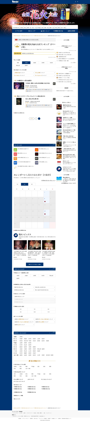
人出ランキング (31, 379)
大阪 (53, 27)
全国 (15, 374)
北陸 (42, 27)
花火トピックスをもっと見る (35, 264)
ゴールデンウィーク (29, 412)
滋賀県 (26, 65)
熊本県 (34, 355)
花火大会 (35, 412)
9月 (20, 312)
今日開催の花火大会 (58, 31)
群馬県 (38, 340)
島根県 (38, 351)
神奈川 (33, 27)
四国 (59, 27)
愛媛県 (25, 353)
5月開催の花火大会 (18, 386)
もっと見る (73, 62)
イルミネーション (48, 412)
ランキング (19, 72)
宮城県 (21, 338)
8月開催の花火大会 (18, 388)
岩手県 (29, 338)
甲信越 (39, 27)
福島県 (43, 338)
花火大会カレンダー (18, 384)
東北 (25, 27)
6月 (20, 309)
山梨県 (21, 342)
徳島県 (29, 353)
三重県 (29, 347)
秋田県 (34, 338)
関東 (28, 27)
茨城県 (47, 340)
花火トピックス (17, 398)
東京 (30, 27)
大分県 (38, 355)
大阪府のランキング (21, 319)
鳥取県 (34, 351)
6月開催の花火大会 (31, 386)
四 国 (15, 353)
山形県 (38, 338)
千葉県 (29, 340)
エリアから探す (18, 31)
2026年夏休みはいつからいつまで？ (68, 183)
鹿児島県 (48, 355)
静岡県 (34, 347)
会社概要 (59, 418)
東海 (45, 27)
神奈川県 (26, 340)
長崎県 (29, 355)
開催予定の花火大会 (18, 287)
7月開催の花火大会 (45, 386)
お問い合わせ (36, 418)
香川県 (21, 353)
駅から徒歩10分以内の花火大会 (41, 290)
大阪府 (18, 275)
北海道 (21, 27)
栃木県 (43, 340)
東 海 (15, 347)
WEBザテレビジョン (27, 416)
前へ (32, 118)
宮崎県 (43, 355)
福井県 (29, 344)
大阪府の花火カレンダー (19, 296)
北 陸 (15, 344)
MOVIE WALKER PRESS (34, 416)
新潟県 (29, 342)
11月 (48, 312)
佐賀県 (25, 355)
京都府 (34, 62)
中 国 (15, 351)
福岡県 (21, 355)
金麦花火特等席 (71, 31)
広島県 (21, 351)
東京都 (21, 340)
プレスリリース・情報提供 (43, 418)
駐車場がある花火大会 (19, 290)
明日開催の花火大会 (32, 392)
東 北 (15, 338)
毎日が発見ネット (42, 416)
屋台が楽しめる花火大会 (40, 287)
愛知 (48, 27)
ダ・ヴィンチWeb (20, 416)
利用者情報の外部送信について (66, 418)
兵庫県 (43, 62)
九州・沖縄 (63, 27)
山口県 (29, 351)
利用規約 (20, 418)
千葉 (36, 27)
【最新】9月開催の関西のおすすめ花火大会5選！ (28, 39)
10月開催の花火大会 (45, 388)
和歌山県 (18, 65)
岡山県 (25, 351)
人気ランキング (45, 31)
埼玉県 (34, 340)
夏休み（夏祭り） (40, 412)
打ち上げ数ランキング (18, 379)
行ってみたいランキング (46, 379)
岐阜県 (25, 347)
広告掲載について (54, 418)
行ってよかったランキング (19, 381)
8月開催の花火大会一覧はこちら (48, 180)
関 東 (15, 340)
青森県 (25, 338)
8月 (48, 309)
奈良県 (51, 62)
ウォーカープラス (15, 412)
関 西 (15, 349)
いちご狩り (20, 412)
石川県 (21, 344)
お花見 (24, 412)
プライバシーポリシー (25, 418)
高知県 (34, 353)
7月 (34, 309)
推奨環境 (31, 418)
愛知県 (21, 347)
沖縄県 (52, 355)
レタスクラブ (15, 416)
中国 (56, 27)
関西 (50, 27)
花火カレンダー (32, 31)
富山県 (25, 344)
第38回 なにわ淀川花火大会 (28, 53)
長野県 (25, 342)
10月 (35, 312)
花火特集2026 (16, 27)
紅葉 (44, 412)
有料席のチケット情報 (18, 395)
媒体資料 (49, 418)
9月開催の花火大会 (31, 388)
